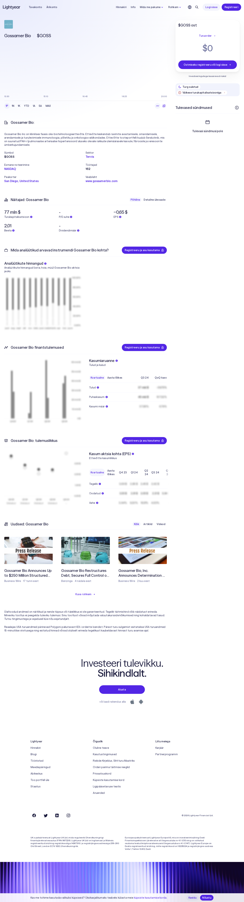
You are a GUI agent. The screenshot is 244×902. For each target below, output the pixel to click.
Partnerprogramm (166, 754)
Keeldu (192, 897)
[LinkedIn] (57, 815)
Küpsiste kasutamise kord (108, 780)
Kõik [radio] (136, 524)
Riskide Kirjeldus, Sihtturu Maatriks (114, 760)
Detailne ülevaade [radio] (154, 199)
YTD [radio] (26, 105)
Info (133, 7)
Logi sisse (211, 7)
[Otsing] (196, 7)
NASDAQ (10, 169)
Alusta (122, 689)
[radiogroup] (28, 106)
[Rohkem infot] (237, 108)
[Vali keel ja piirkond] (189, 7)
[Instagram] (68, 815)
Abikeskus (37, 773)
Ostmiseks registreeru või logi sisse (205, 64)
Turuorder (205, 35)
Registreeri (231, 7)
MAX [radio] (48, 105)
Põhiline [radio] (135, 199)
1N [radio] (13, 105)
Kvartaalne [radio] (97, 377)
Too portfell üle (40, 780)
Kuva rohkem (83, 594)
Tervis (90, 156)
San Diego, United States (21, 181)
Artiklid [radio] (147, 524)
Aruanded (99, 793)
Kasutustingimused (105, 754)
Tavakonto (35, 7)
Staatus (36, 786)
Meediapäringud (40, 767)
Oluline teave (101, 747)
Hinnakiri (121, 7)
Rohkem (173, 7)
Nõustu (206, 897)
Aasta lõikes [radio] (114, 377)
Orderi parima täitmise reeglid (111, 767)
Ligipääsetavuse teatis (107, 786)
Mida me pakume (150, 7)
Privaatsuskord (102, 773)
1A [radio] (34, 105)
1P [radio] (7, 105)
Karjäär (159, 747)
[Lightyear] (12, 7)
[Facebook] (34, 815)
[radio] (157, 106)
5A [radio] (40, 105)
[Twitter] (45, 815)
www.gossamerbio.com (102, 181)
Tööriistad (37, 760)
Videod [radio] (161, 524)
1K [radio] (19, 105)
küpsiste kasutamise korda (150, 897)
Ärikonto (51, 7)
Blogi (34, 754)
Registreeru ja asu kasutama (142, 250)
